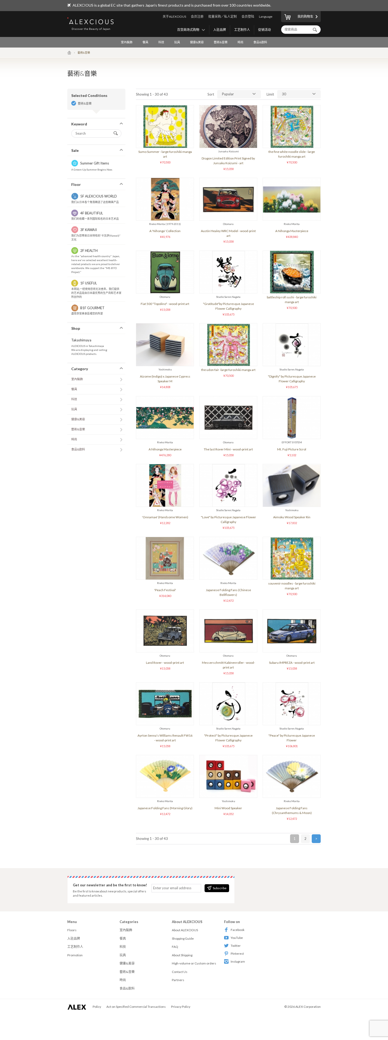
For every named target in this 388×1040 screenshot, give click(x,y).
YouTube (237, 938)
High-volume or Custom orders (194, 963)
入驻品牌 (219, 30)
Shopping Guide (183, 938)
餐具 (145, 42)
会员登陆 (248, 16)
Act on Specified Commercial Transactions (136, 1007)
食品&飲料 (260, 42)
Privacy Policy (180, 1007)
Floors (72, 930)
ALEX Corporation (308, 1007)
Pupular (228, 94)
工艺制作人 (242, 30)
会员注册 (197, 16)
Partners (178, 980)
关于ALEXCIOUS (174, 16)
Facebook (237, 930)
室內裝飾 (127, 42)
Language (265, 16)
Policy (97, 1007)
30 (284, 94)
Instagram (238, 961)
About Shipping (182, 955)
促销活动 (264, 30)
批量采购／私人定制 (222, 16)
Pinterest (237, 954)
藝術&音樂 (221, 42)
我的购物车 (305, 16)
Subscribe (219, 888)
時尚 (240, 42)
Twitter (236, 946)
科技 (161, 42)
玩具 (177, 42)
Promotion (75, 955)
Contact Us (179, 972)
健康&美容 (197, 42)
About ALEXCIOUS (185, 930)
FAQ (175, 947)
